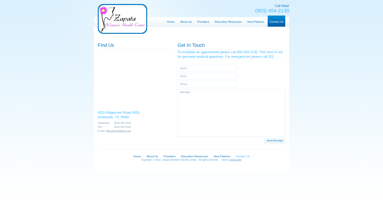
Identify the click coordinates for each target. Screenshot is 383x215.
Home (137, 156)
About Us (152, 156)
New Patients (222, 156)
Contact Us (243, 156)
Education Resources (194, 156)
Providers (170, 156)
